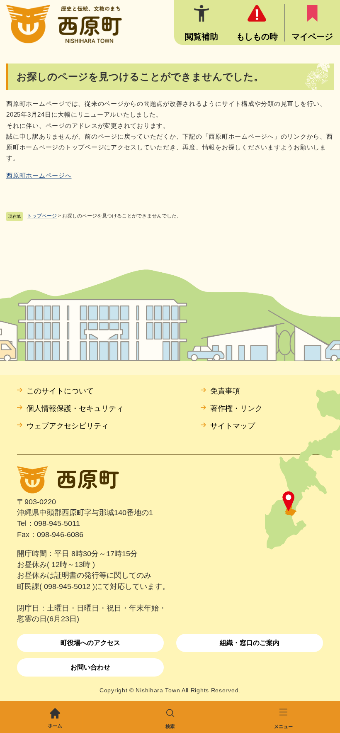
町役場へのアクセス (90, 642)
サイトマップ (232, 426)
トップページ (42, 216)
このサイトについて (60, 391)
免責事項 (225, 391)
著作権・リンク (236, 408)
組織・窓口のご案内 (249, 642)
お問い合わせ (90, 667)
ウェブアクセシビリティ (68, 426)
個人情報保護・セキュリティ (75, 408)
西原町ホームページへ (39, 175)
